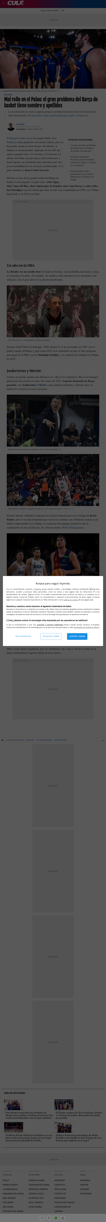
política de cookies (71, 600)
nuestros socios (40, 589)
